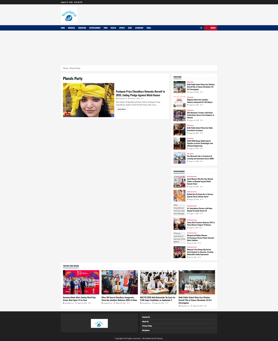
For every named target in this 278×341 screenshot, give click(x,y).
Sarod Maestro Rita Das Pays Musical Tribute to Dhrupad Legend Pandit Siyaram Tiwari (179, 182)
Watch (213, 27)
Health (113, 27)
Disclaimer (146, 330)
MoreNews (146, 338)
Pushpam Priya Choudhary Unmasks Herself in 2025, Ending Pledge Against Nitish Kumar (88, 100)
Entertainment (94, 27)
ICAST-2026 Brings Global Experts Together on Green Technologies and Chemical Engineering (179, 144)
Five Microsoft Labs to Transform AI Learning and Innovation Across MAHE (179, 158)
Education (82, 27)
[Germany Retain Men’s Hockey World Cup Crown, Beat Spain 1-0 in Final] (81, 282)
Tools (149, 27)
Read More (122, 108)
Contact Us (146, 317)
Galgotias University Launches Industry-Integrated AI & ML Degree (179, 101)
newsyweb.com (122, 98)
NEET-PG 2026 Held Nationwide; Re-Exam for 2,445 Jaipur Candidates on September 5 (157, 298)
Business (71, 27)
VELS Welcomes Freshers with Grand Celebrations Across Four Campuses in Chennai (179, 115)
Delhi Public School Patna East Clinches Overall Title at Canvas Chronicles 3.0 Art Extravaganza (179, 87)
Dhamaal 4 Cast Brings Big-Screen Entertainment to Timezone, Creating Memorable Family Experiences (179, 252)
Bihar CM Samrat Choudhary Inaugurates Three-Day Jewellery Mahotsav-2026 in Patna (119, 298)
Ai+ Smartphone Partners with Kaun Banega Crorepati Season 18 (179, 210)
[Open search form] (201, 28)
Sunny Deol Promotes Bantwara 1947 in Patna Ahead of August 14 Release (179, 224)
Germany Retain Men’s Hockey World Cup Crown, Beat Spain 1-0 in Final (79, 298)
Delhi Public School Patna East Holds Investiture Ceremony (179, 129)
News (130, 27)
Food (105, 27)
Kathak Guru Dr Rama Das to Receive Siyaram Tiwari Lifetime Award (179, 196)
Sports (122, 27)
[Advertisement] (139, 47)
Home (63, 27)
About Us (145, 321)
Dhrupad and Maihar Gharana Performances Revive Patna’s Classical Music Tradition (179, 238)
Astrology (139, 27)
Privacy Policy (147, 325)
